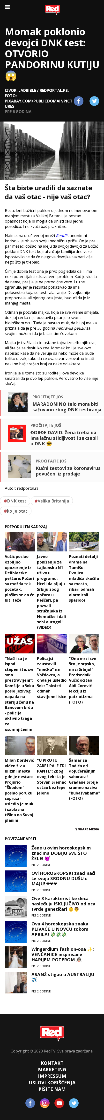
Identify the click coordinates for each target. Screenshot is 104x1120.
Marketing (52, 1069)
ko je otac (16, 511)
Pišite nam (52, 1089)
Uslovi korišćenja (52, 1082)
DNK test (15, 501)
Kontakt (52, 1063)
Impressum (52, 1076)
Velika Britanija (52, 501)
